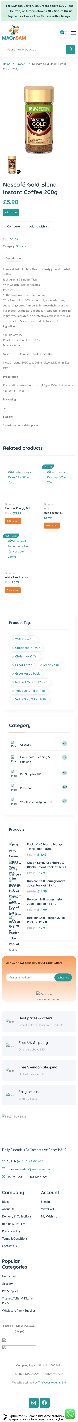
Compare (13, 226)
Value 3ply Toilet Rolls (30, 699)
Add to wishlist (39, 226)
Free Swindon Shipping (38, 1067)
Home (6, 63)
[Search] (70, 49)
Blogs (5, 1201)
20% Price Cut (25, 639)
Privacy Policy (11, 1231)
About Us (8, 1209)
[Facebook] (45, 1403)
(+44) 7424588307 (30, 1161)
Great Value (51, 665)
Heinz (47, 508)
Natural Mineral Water (31, 682)
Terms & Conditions (15, 1238)
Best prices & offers (36, 1018)
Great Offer (23, 665)
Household (9, 1276)
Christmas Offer (26, 656)
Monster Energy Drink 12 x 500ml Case (19, 508)
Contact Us (9, 1246)
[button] (13, 521)
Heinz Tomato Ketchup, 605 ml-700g (58, 512)
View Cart (47, 1209)
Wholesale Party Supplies (19, 1310)
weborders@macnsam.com (32, 1169)
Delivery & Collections (17, 1216)
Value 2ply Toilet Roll (30, 691)
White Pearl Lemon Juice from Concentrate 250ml (17, 577)
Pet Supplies (10, 1291)
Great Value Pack (27, 673)
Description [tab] (13, 258)
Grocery (21, 63)
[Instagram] (34, 1403)
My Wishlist (49, 1216)
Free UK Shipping (33, 1042)
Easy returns (29, 1091)
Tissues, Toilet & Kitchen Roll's (18, 1301)
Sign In (45, 1201)
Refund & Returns (13, 1223)
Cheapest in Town (27, 648)
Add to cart (11, 212)
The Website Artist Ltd (52, 1382)
